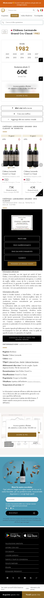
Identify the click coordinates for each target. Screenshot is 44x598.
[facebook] (7, 578)
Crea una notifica (23, 114)
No (13, 508)
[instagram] (19, 578)
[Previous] (3, 165)
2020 (15, 54)
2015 (14, 57)
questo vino (11, 594)
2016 (7, 57)
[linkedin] (30, 578)
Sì (8, 508)
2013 (29, 57)
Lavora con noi (12, 547)
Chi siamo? (9, 551)
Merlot (22, 362)
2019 (22, 54)
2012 (36, 57)
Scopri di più (22, 96)
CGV (27, 588)
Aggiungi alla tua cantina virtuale (23, 119)
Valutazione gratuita (14, 543)
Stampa (8, 567)
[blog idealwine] (36, 578)
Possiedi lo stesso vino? (22, 264)
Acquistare (4, 15)
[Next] (41, 165)
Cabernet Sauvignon (32, 362)
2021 (7, 54)
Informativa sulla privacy (35, 588)
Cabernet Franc (14, 362)
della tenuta (23, 108)
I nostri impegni (11, 555)
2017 (36, 54)
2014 (22, 57)
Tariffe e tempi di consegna (16, 559)
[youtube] (25, 578)
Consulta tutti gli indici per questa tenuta (22, 339)
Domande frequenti (13, 571)
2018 (29, 54)
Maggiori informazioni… (34, 381)
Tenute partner (11, 563)
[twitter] (13, 578)
